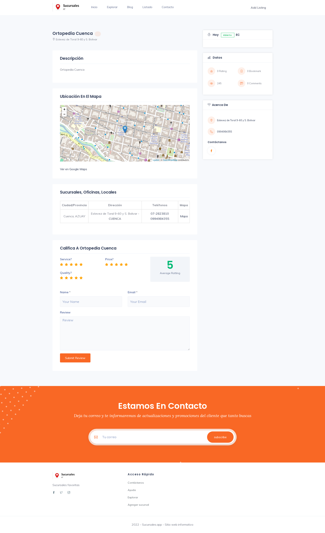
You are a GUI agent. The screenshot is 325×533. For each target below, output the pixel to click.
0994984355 (159, 219)
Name (64, 292)
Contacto (168, 7)
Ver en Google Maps (73, 169)
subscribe (220, 437)
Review (65, 312)
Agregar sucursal (138, 504)
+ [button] (64, 109)
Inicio (94, 7)
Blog (130, 7)
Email (131, 292)
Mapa (184, 216)
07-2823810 (160, 213)
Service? (66, 259)
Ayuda (132, 490)
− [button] (64, 114)
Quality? (66, 273)
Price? (109, 259)
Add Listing (258, 7)
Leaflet (156, 159)
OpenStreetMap (170, 159)
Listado (147, 7)
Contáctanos (136, 482)
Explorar (112, 7)
